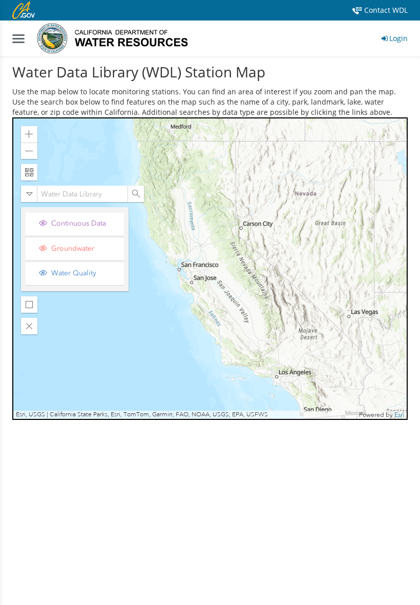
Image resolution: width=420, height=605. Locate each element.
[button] (29, 134)
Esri (399, 414)
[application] (210, 268)
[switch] (78, 224)
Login (398, 38)
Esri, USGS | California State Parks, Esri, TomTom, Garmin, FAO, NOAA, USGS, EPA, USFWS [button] (142, 414)
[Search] (136, 194)
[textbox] (82, 194)
